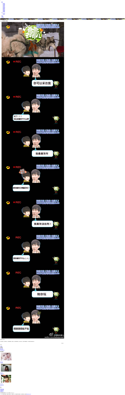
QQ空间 (1, 346)
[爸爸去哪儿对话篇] (33, 338)
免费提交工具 (1, 391)
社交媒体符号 (1, 390)
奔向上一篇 (1, 348)
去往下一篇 (1, 349)
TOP (0, 386)
